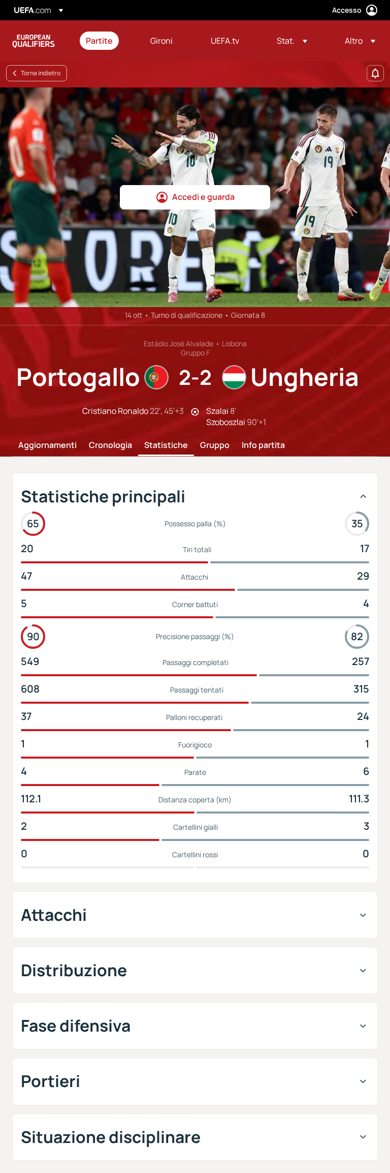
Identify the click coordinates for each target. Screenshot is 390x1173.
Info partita (263, 445)
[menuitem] (105, 40)
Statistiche (166, 445)
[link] (99, 40)
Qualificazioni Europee (33, 40)
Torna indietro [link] (40, 73)
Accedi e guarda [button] (203, 196)
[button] (292, 40)
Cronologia (110, 445)
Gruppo (215, 445)
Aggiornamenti (47, 445)
